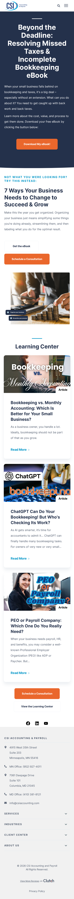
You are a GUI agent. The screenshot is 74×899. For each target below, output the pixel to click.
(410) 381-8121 (32, 794)
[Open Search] (60, 5)
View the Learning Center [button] (37, 706)
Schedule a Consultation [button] (27, 259)
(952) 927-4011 (32, 766)
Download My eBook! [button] (37, 144)
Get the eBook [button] (21, 246)
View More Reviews (29, 881)
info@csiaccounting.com (24, 803)
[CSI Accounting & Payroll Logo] (23, 5)
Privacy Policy (37, 891)
